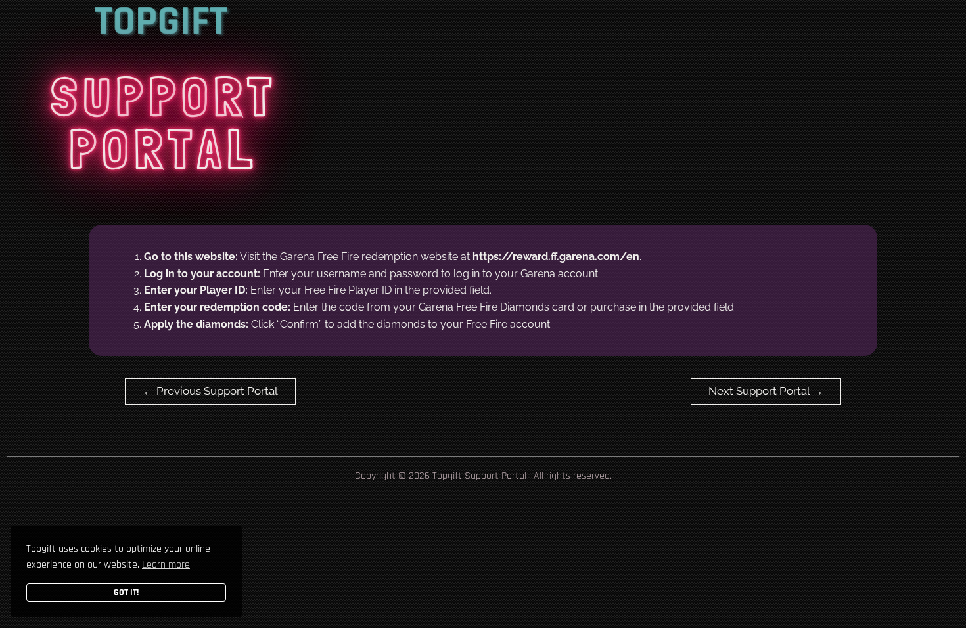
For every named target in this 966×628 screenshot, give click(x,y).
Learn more (166, 565)
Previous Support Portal (210, 390)
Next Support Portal (765, 390)
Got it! (126, 592)
